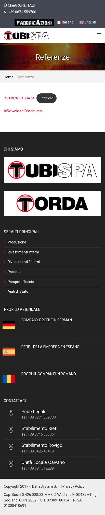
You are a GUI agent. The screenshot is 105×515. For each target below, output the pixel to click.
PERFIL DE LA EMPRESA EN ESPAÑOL (51, 347)
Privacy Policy (73, 486)
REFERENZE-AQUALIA (19, 98)
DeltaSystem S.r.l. (46, 486)
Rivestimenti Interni (23, 252)
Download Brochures (24, 111)
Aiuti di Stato (18, 291)
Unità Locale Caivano (43, 462)
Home (9, 77)
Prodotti (14, 272)
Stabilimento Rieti (39, 428)
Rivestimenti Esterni (24, 262)
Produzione (17, 242)
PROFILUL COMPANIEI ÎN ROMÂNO (48, 374)
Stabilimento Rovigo (41, 445)
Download (47, 98)
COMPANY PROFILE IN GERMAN (46, 320)
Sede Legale (34, 411)
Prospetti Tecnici (21, 282)
